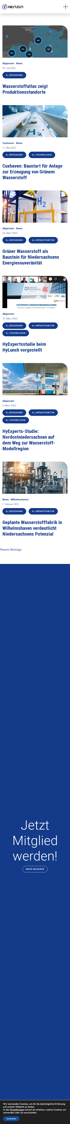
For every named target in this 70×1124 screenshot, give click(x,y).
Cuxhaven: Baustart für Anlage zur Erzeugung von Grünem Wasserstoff (32, 171)
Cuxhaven (8, 143)
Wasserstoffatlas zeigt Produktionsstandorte (25, 89)
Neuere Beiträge (10, 549)
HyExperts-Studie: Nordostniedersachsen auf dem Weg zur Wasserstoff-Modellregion (28, 439)
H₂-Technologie (42, 155)
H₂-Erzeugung (14, 75)
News (19, 63)
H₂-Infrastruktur (43, 240)
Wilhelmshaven (19, 499)
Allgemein (8, 63)
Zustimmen (11, 1118)
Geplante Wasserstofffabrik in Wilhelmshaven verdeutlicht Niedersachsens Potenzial (32, 528)
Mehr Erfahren (35, 869)
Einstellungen (17, 1109)
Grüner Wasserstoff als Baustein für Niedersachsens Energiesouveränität (30, 257)
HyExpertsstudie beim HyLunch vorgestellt (24, 347)
